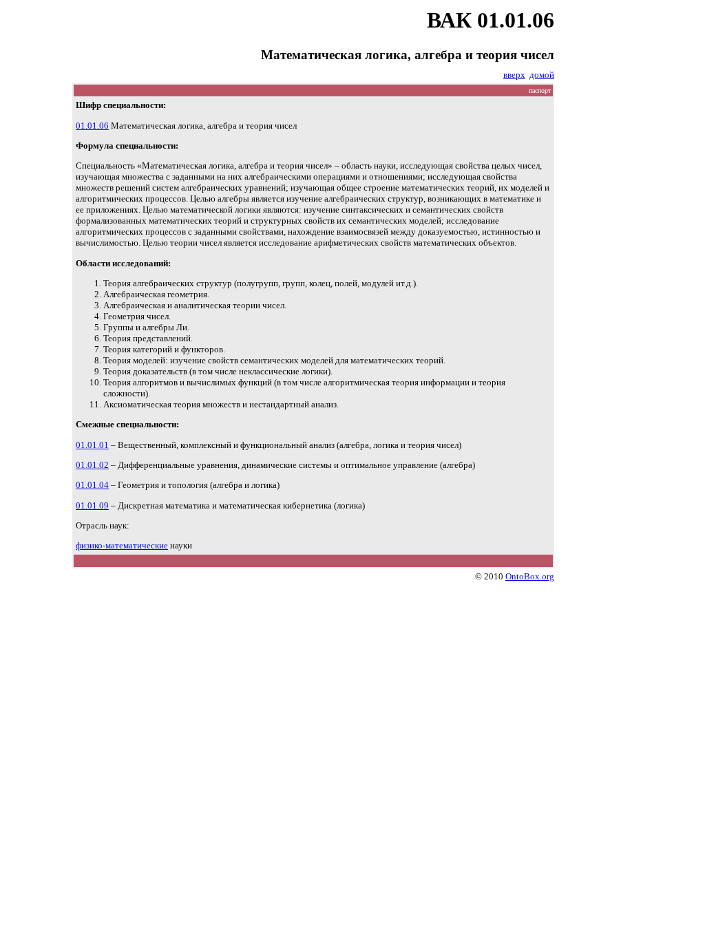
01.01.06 (92, 125)
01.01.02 (92, 465)
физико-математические (122, 545)
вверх (514, 75)
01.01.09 (92, 505)
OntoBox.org (529, 576)
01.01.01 (92, 445)
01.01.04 (92, 485)
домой (541, 75)
